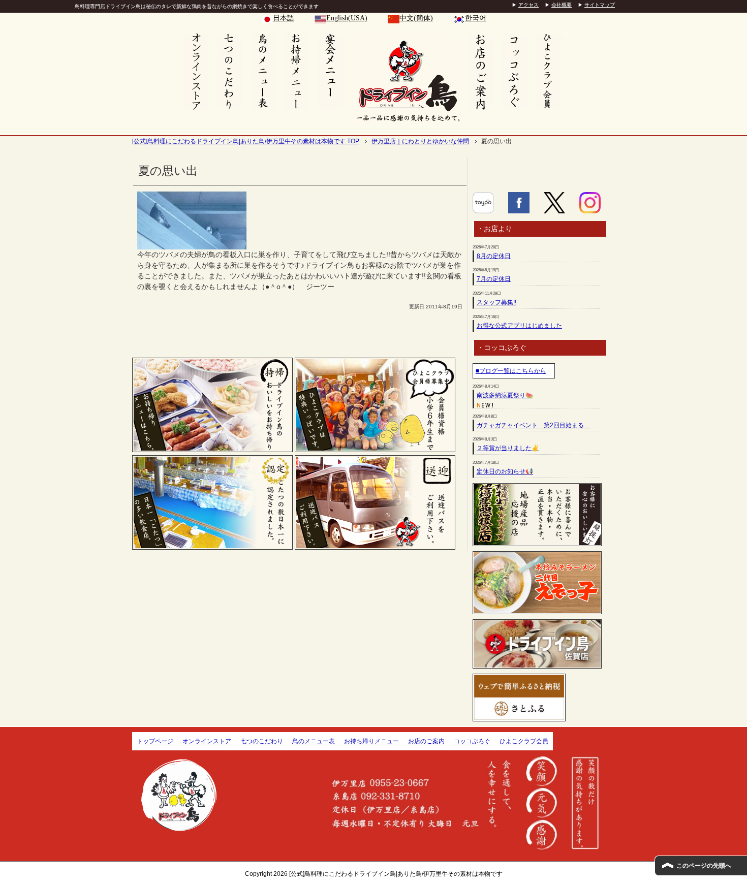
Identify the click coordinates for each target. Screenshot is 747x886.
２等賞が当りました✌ (508, 448)
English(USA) (346, 18)
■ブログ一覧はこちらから (511, 370)
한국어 (475, 18)
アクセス (528, 5)
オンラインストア (206, 741)
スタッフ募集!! (496, 302)
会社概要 (561, 5)
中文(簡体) (416, 18)
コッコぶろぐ (472, 741)
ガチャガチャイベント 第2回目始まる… (533, 425)
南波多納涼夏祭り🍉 (505, 395)
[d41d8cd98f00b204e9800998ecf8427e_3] (191, 244)
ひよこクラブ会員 (524, 741)
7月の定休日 (494, 278)
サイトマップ (599, 5)
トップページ (155, 741)
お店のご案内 (426, 741)
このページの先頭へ (703, 865)
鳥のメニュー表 (313, 741)
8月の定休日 (494, 256)
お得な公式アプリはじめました (519, 325)
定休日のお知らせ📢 (505, 471)
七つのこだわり (261, 741)
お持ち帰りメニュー (371, 741)
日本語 (283, 18)
